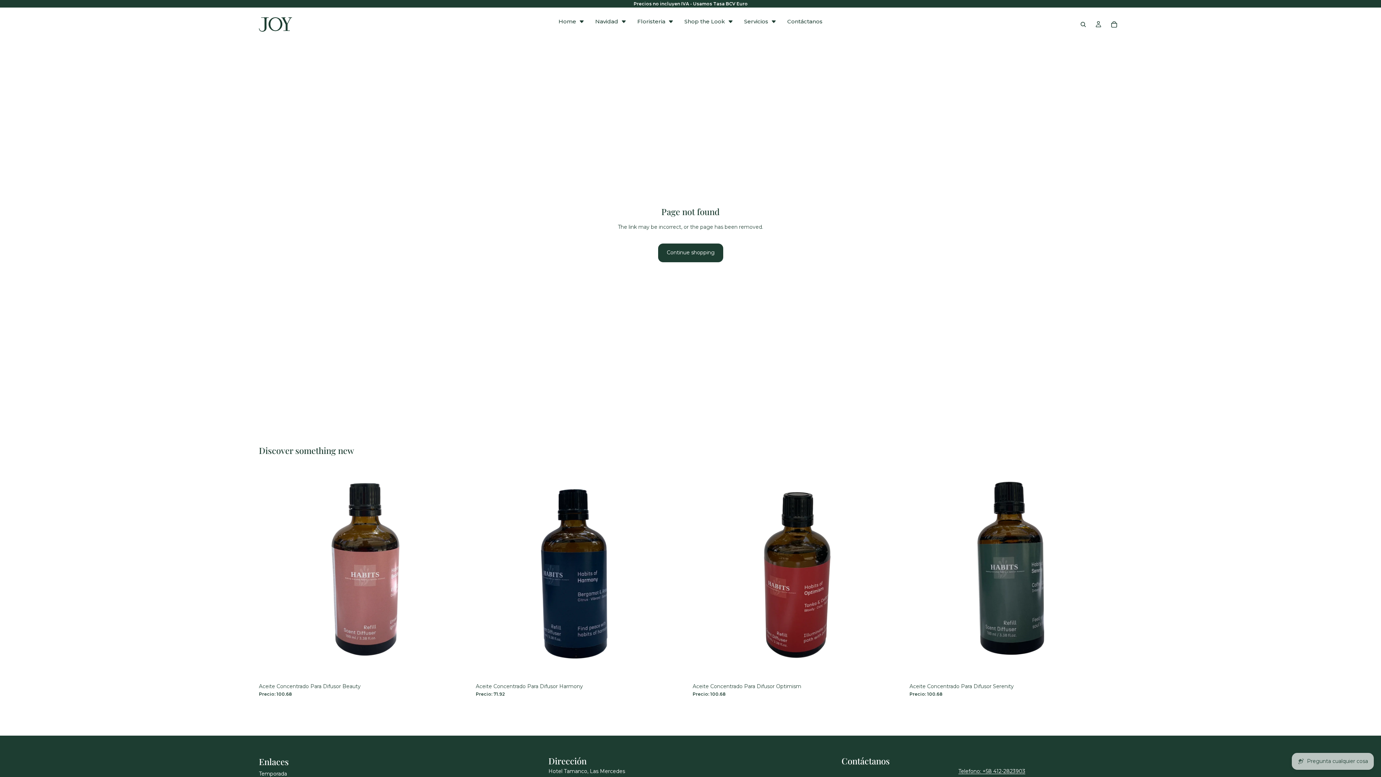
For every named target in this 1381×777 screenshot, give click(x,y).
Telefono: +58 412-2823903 (991, 771)
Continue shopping (691, 252)
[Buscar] (1083, 24)
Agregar (466, 668)
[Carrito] (1114, 24)
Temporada (273, 774)
